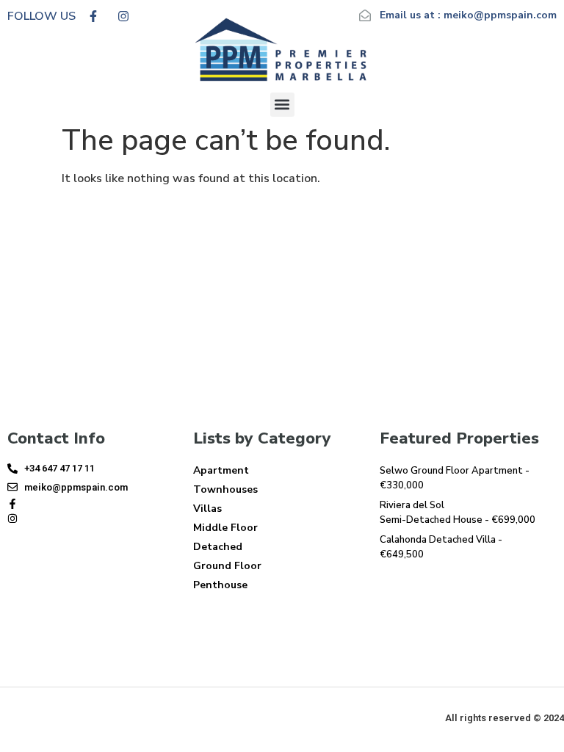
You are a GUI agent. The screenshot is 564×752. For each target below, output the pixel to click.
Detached (217, 547)
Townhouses (225, 489)
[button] (282, 105)
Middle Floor (225, 528)
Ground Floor (227, 566)
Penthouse (220, 585)
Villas (207, 509)
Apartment (221, 470)
